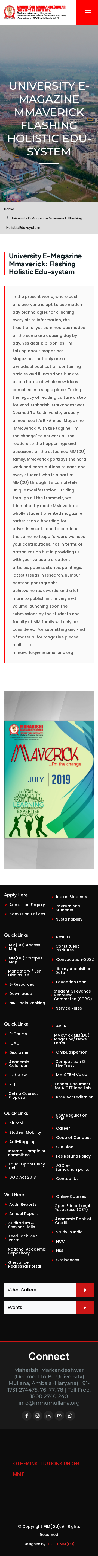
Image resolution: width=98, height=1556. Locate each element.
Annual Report (23, 1214)
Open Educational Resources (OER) (72, 1207)
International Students (68, 908)
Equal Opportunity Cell (27, 1166)
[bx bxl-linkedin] (48, 1416)
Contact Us (67, 1179)
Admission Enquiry (27, 905)
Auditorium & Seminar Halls (21, 1225)
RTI (12, 1084)
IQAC (14, 1043)
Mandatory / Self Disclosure (25, 973)
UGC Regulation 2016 (71, 1117)
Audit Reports (22, 1204)
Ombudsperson (71, 1052)
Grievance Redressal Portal (24, 1264)
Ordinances (67, 1260)
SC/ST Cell (19, 1075)
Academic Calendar (19, 1064)
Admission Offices (27, 914)
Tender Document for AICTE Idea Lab (72, 1086)
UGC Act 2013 (22, 1177)
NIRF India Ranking (27, 1003)
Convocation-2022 (75, 959)
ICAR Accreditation (75, 1097)
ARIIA (61, 1026)
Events (15, 1307)
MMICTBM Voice (71, 1075)
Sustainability (69, 919)
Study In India (69, 1232)
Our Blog (65, 1147)
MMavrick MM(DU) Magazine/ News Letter (72, 1039)
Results (63, 937)
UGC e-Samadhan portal (73, 1167)
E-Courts (18, 1034)
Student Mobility (25, 1132)
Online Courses (71, 1196)
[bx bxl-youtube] (59, 1416)
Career (63, 1128)
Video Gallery (22, 1290)
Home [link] (9, 209)
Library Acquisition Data (73, 970)
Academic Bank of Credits (73, 1221)
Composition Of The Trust (71, 1063)
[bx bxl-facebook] (27, 1416)
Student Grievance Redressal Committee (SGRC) (73, 995)
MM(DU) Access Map (24, 947)
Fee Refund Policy (73, 1156)
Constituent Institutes (67, 948)
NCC (60, 1241)
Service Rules (69, 1008)
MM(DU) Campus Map (25, 960)
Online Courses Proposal (23, 1095)
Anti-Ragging (22, 1142)
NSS (59, 1251)
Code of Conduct (73, 1137)
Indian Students (71, 897)
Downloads (20, 994)
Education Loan (71, 982)
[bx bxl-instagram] (37, 1416)
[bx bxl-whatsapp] (70, 1416)
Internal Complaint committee (26, 1153)
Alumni (16, 1123)
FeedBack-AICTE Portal (25, 1238)
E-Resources (21, 984)
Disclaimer (19, 1052)
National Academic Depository (27, 1251)
